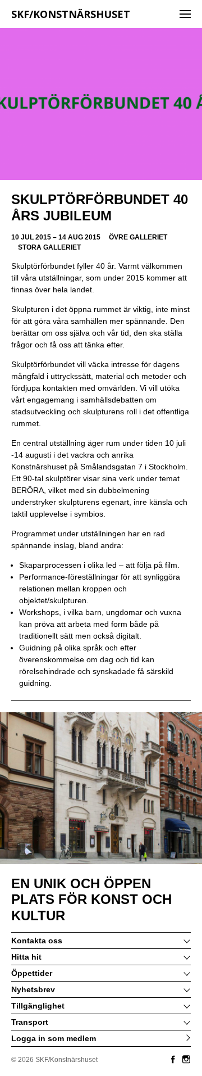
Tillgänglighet (38, 1005)
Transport (29, 1022)
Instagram (186, 1059)
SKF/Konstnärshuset (70, 14)
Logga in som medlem (53, 1038)
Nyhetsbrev (33, 989)
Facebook (172, 1059)
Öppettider (31, 973)
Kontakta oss (36, 940)
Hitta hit (26, 956)
